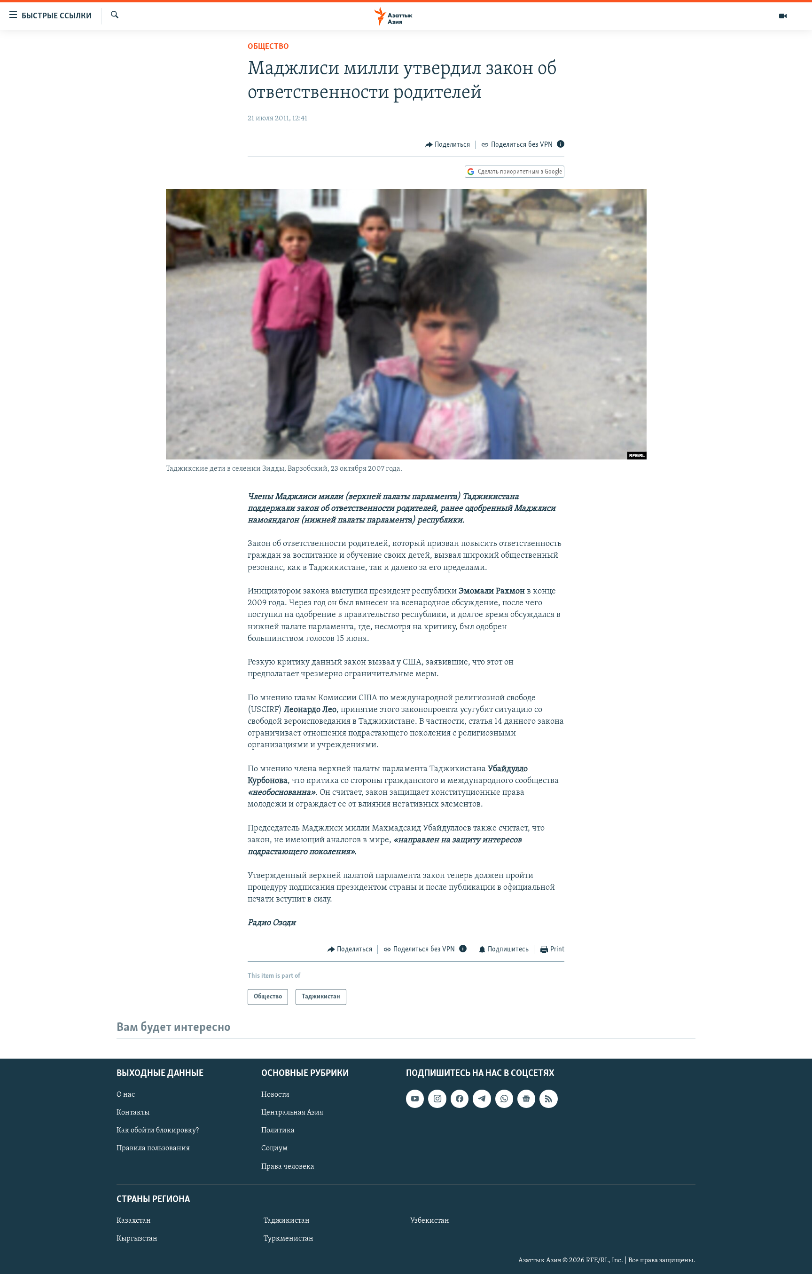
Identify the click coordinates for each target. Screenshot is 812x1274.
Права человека (287, 1166)
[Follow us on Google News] (526, 1099)
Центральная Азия (292, 1112)
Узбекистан (429, 1221)
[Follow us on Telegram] (482, 1099)
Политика (278, 1130)
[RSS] (548, 1099)
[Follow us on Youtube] (415, 1099)
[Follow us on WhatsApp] (504, 1099)
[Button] (447, 145)
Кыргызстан (137, 1238)
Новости (275, 1095)
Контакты (133, 1112)
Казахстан (134, 1221)
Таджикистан (287, 1221)
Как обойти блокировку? (158, 1130)
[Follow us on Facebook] (459, 1099)
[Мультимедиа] (783, 16)
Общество (268, 47)
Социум (274, 1148)
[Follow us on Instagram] (437, 1099)
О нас (126, 1095)
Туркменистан (288, 1238)
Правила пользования (153, 1148)
